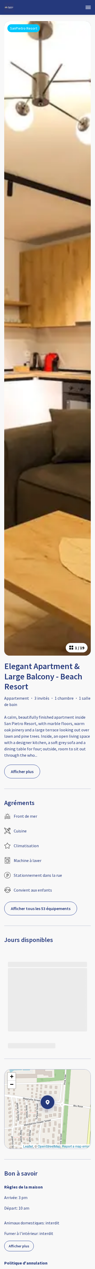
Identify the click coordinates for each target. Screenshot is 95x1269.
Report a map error (75, 1146)
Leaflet (28, 1146)
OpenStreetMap (49, 1146)
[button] (54, 1116)
